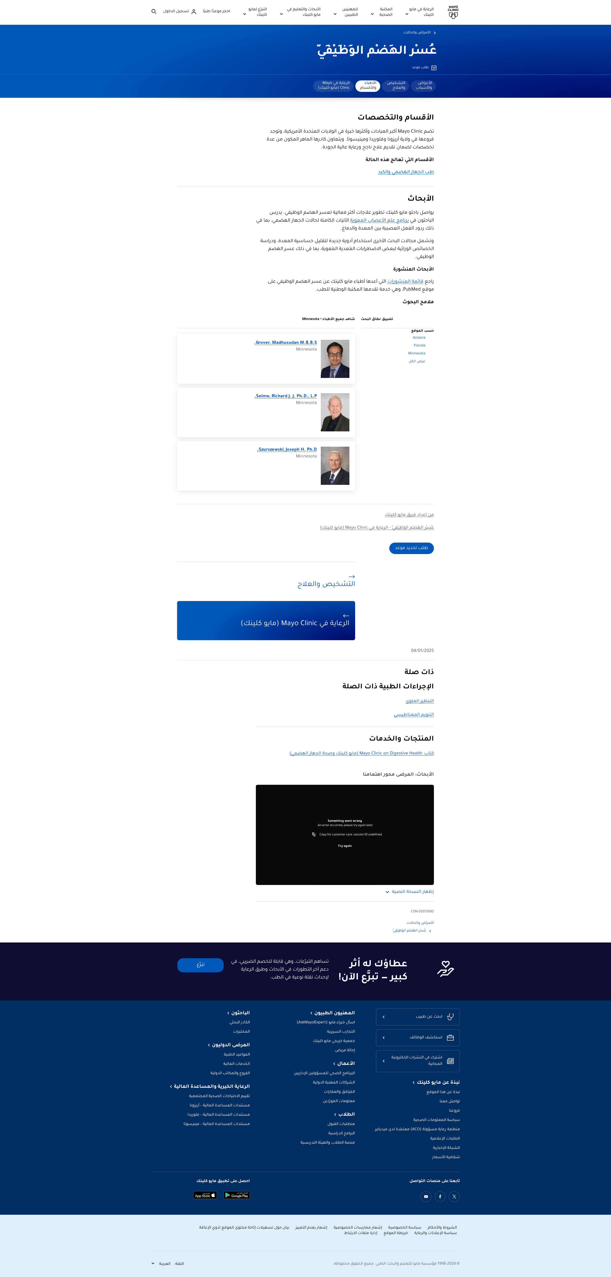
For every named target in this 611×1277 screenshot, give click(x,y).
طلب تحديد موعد (411, 548)
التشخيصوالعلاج (396, 85)
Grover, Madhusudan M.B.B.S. (285, 343)
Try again (345, 846)
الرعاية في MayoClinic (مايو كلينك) (334, 85)
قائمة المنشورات (405, 282)
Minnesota (416, 354)
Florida (419, 346)
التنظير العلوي (420, 701)
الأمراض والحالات (417, 33)
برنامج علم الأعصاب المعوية (379, 221)
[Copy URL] (314, 835)
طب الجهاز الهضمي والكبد (406, 172)
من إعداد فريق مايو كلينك (409, 515)
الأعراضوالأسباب (424, 85)
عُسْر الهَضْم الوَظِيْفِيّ (377, 51)
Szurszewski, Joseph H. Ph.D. (287, 450)
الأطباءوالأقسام (368, 85)
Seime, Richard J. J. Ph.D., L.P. (285, 396)
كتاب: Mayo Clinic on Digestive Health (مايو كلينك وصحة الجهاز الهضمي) (362, 753)
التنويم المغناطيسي (414, 715)
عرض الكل (417, 362)
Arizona (419, 338)
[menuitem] (423, 86)
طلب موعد (420, 68)
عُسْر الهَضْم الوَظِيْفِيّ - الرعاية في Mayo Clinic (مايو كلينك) (377, 528)
